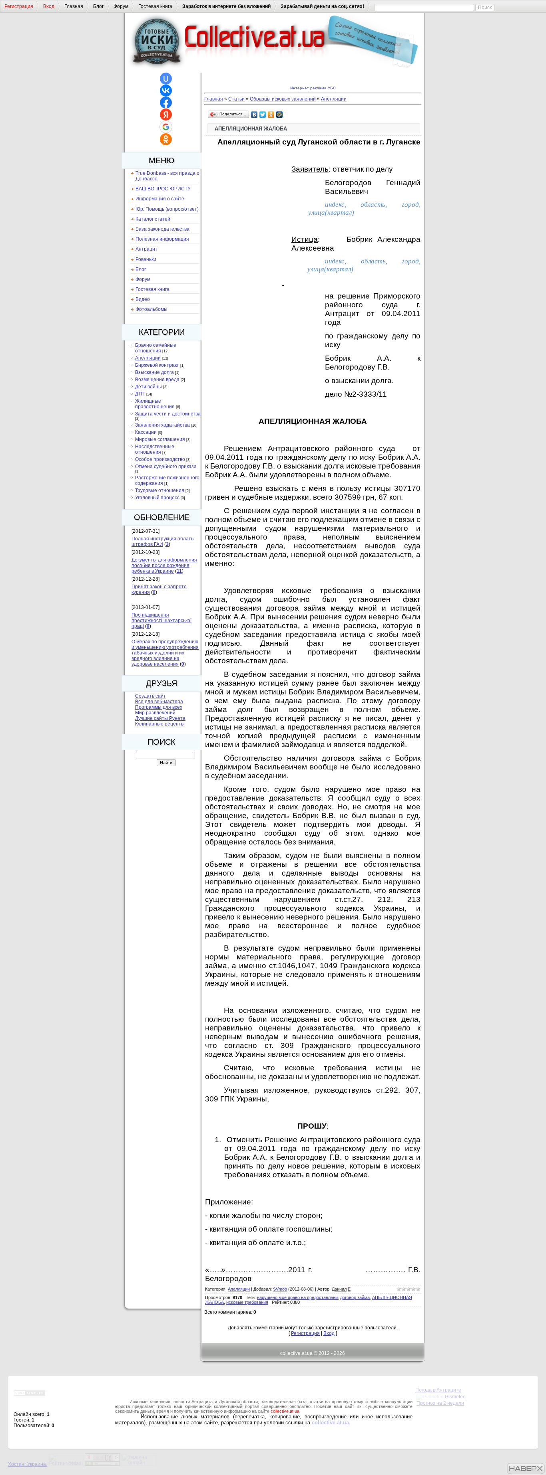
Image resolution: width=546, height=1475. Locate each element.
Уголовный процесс (157, 497)
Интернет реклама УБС (313, 88)
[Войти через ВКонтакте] (166, 91)
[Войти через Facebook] (166, 103)
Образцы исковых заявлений (283, 99)
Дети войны (148, 387)
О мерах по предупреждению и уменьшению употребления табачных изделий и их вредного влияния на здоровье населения (165, 653)
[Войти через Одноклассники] (166, 139)
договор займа (355, 1297)
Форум (121, 6)
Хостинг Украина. (27, 1464)
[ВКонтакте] (254, 114)
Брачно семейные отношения (155, 348)
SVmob (280, 1289)
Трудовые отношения (159, 490)
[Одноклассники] (271, 114)
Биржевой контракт (157, 365)
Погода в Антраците (438, 1390)
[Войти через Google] (165, 127)
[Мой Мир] (279, 114)
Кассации (146, 432)
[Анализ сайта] (102, 1464)
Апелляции (148, 358)
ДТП (140, 394)
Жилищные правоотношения (155, 403)
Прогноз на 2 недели (440, 1403)
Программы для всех (158, 707)
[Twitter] (263, 114)
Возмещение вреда (157, 379)
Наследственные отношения (154, 449)
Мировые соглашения (160, 439)
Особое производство (160, 459)
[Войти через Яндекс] (166, 115)
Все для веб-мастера (159, 701)
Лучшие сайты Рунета (160, 718)
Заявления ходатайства (162, 425)
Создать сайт (150, 696)
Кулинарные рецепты (160, 724)
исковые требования (247, 1302)
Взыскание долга (154, 372)
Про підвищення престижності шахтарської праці (161, 620)
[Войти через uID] (166, 79)
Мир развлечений (155, 713)
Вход (48, 6)
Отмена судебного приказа (166, 466)
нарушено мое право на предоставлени (297, 1297)
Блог (98, 6)
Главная (73, 6)
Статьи (236, 99)
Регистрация (18, 6)
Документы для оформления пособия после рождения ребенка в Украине (164, 565)
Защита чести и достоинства (168, 414)
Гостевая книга (155, 6)
